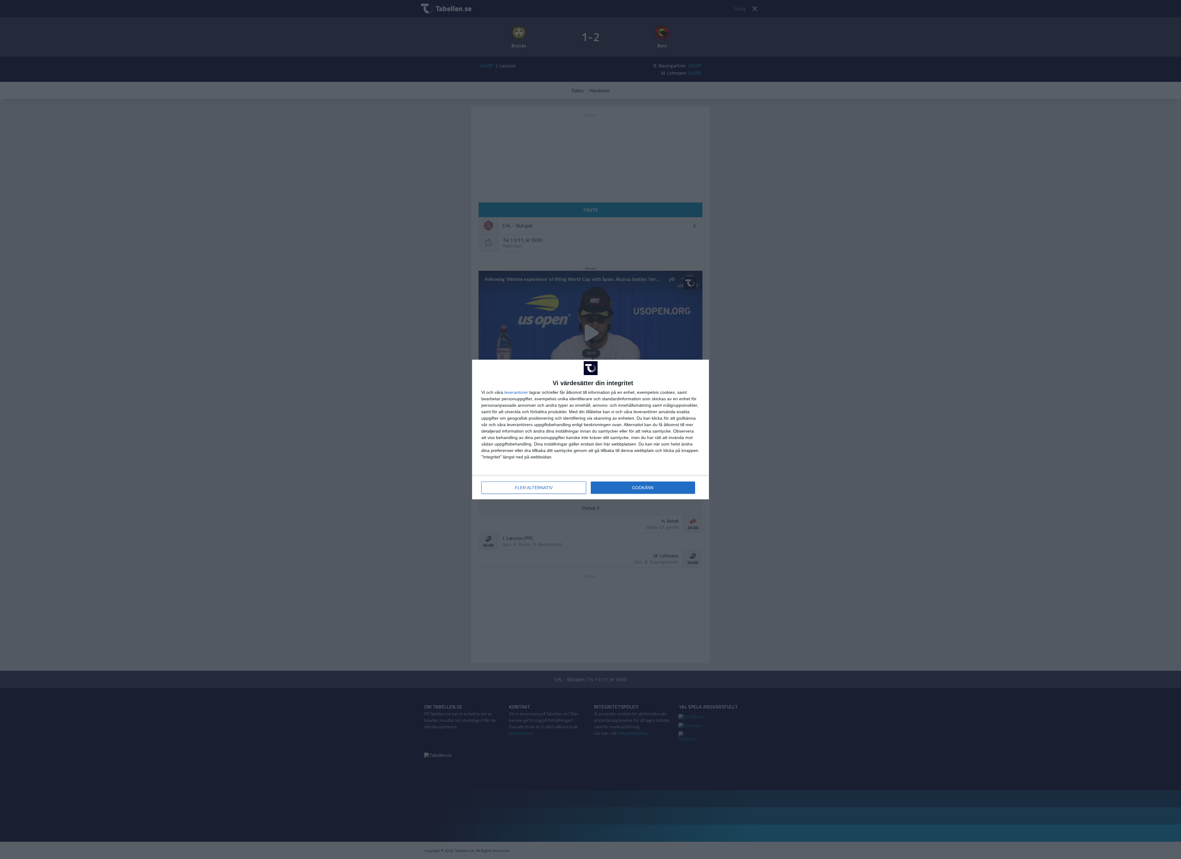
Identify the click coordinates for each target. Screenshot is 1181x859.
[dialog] (590, 429)
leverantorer (516, 392)
